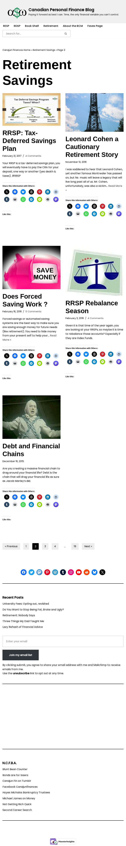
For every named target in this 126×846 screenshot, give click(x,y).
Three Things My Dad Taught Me (23, 621)
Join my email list (20, 655)
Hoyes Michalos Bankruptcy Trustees (26, 792)
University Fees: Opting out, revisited (25, 604)
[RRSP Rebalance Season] (94, 271)
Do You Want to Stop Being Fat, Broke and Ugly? (33, 609)
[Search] (66, 33)
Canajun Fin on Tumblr (16, 781)
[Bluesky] (94, 572)
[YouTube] (79, 572)
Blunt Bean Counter (15, 769)
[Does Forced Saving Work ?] (31, 267)
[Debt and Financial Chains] (31, 417)
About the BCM (73, 26)
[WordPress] (55, 572)
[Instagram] (71, 572)
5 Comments (33, 311)
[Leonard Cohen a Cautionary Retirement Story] (94, 112)
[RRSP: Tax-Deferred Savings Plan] (31, 109)
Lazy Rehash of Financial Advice (22, 627)
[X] (102, 572)
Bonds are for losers (15, 775)
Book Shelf (32, 26)
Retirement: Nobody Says (18, 615)
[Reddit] (87, 572)
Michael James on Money (18, 798)
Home (27, 50)
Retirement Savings (44, 50)
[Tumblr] (63, 572)
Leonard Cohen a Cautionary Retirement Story (91, 146)
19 (75, 546)
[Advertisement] (63, 718)
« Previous (11, 546)
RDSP (17, 26)
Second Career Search (17, 810)
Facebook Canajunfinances (20, 787)
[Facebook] (24, 572)
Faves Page (95, 26)
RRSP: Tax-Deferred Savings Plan (29, 140)
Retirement (50, 26)
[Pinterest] (47, 572)
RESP (6, 26)
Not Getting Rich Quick (17, 804)
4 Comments (33, 156)
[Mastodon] (39, 572)
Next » (88, 546)
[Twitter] (31, 572)
